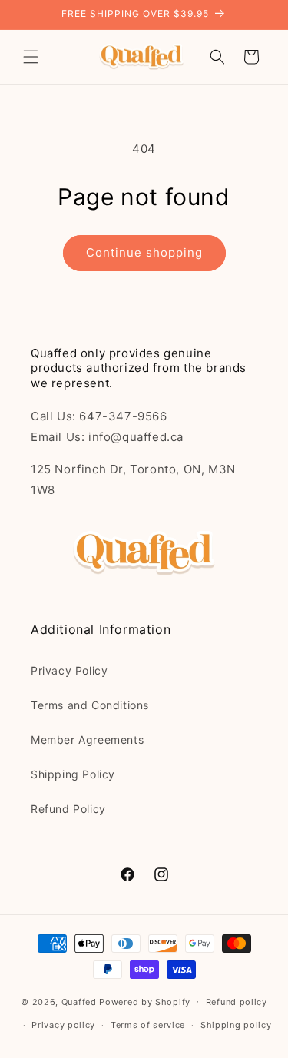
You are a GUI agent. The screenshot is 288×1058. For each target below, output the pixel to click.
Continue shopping (144, 252)
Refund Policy (68, 808)
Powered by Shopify (144, 1001)
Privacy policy (63, 1025)
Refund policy (236, 1002)
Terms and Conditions (90, 704)
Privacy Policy (69, 670)
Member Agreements (87, 739)
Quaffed (79, 1001)
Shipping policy (236, 1025)
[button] (31, 57)
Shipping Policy (73, 774)
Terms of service (148, 1025)
